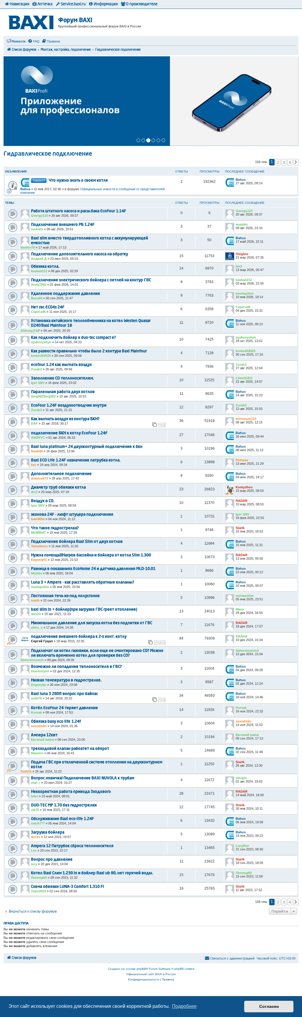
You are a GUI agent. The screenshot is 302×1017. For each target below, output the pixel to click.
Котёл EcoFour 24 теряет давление (64, 708)
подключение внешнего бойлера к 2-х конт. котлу (79, 637)
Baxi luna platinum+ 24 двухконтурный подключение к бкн (86, 447)
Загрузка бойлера (47, 832)
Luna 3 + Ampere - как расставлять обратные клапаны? (82, 582)
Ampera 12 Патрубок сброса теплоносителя (72, 846)
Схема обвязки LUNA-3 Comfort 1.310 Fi (67, 887)
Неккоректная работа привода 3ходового (71, 792)
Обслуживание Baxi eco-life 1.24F (62, 819)
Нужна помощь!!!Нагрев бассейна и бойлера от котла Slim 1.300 (91, 555)
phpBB (141, 968)
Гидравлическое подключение (48, 154)
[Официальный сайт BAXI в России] (31, 21)
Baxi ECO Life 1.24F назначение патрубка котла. (75, 460)
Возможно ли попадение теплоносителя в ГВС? (76, 667)
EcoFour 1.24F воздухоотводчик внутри (68, 406)
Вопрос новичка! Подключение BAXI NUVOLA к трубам (82, 778)
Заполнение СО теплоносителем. (62, 378)
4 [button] (290, 162)
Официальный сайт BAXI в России (151, 974)
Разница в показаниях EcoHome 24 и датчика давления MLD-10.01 (93, 569)
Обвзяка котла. (45, 267)
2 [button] (278, 162)
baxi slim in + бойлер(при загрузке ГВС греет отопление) (84, 610)
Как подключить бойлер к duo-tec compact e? (73, 338)
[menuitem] (34, 41)
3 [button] (284, 162)
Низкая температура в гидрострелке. (66, 680)
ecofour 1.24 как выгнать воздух (61, 365)
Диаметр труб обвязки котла (58, 487)
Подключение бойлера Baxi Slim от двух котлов (77, 542)
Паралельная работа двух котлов (63, 392)
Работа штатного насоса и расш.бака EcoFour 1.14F (78, 211)
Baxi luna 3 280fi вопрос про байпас (64, 694)
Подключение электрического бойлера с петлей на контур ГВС (91, 280)
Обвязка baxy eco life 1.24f (56, 722)
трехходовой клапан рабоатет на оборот (70, 749)
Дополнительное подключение (61, 474)
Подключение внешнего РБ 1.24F (63, 225)
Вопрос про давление (52, 860)
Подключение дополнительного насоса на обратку (79, 254)
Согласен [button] (269, 1006)
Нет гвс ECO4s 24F (48, 307)
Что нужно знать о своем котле (78, 181)
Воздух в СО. (42, 501)
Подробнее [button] (184, 1006)
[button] (295, 162)
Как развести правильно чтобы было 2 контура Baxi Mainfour (89, 351)
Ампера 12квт (44, 735)
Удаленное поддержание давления (65, 294)
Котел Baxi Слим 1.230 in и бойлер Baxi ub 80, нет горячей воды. (92, 873)
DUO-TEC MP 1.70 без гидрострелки (64, 805)
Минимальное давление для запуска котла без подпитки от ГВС (91, 623)
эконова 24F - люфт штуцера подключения (72, 515)
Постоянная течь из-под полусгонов (65, 596)
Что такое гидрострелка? (55, 528)
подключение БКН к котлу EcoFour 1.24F (69, 433)
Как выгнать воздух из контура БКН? (65, 419)
